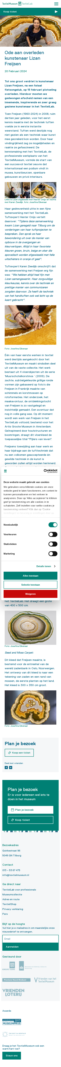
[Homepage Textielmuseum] (17, 4)
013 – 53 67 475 (11, 870)
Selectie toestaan (30, 584)
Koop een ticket (21, 752)
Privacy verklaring (12, 909)
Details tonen (43, 566)
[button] (56, 4)
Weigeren (30, 593)
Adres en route (11, 899)
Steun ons (12, 1055)
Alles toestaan (30, 575)
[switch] (52, 534)
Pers (5, 914)
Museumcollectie (12, 894)
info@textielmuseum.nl (15, 875)
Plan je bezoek (24, 809)
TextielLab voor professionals (19, 889)
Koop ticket (10, 11)
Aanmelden (12, 946)
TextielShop (9, 904)
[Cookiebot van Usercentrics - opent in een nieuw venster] (43, 471)
